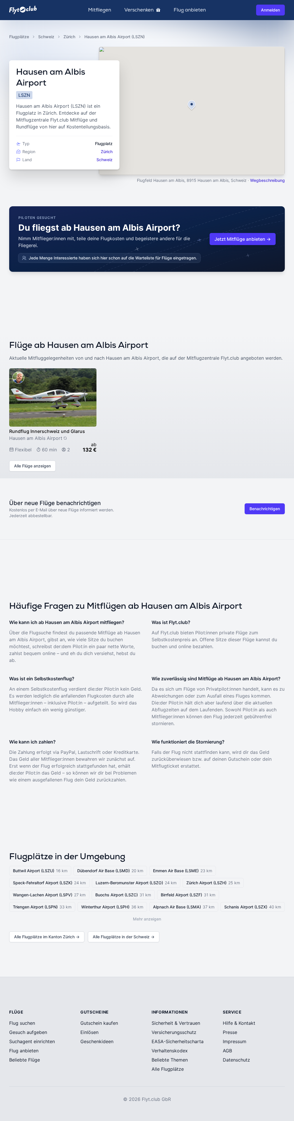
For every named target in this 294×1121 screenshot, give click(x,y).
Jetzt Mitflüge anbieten (242, 239)
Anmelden (270, 9)
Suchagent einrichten (32, 1041)
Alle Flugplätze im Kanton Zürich (47, 936)
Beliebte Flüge (24, 1060)
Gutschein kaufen (99, 1023)
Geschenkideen (96, 1041)
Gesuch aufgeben (28, 1032)
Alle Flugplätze (168, 1069)
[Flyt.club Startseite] (23, 10)
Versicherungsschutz (174, 1032)
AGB (227, 1050)
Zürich (69, 36)
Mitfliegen (99, 10)
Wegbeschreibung (267, 180)
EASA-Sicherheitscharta (178, 1041)
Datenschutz (236, 1060)
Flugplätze (19, 36)
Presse (230, 1032)
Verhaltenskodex (170, 1050)
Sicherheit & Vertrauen (176, 1023)
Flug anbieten (190, 10)
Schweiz (46, 36)
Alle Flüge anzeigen (32, 465)
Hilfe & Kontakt (239, 1023)
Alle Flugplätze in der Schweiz (123, 936)
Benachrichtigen (264, 508)
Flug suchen (22, 1023)
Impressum (234, 1041)
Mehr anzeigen (147, 918)
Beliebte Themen (170, 1060)
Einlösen (89, 1032)
